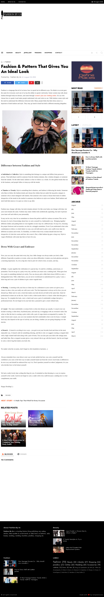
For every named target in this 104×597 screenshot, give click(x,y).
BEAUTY (18, 53)
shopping (38, 536)
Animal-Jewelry (57, 570)
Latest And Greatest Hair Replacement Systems (74, 548)
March (74, 225)
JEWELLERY (28, 53)
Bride (64, 570)
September (75, 249)
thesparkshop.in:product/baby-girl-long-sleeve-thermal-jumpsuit (94, 189)
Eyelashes (83, 570)
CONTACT (58, 53)
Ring (76, 567)
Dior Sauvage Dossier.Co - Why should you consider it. (86, 107)
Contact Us (22, 2)
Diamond (76, 570)
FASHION (9, 53)
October (74, 265)
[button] (92, 53)
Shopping (92, 562)
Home (3, 2)
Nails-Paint (64, 572)
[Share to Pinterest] (31, 82)
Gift (91, 567)
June (73, 213)
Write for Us (11, 2)
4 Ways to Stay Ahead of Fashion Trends (94, 178)
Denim (70, 570)
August (74, 205)
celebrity (55, 567)
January (74, 253)
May (73, 217)
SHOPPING (48, 53)
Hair (70, 567)
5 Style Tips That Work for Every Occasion (29, 400)
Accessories (92, 565)
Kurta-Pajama (56, 572)
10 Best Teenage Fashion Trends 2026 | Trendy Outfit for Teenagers (94, 170)
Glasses (91, 570)
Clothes (67, 565)
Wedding (78, 565)
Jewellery (31, 536)
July (73, 209)
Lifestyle (80, 562)
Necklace (72, 572)
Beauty (70, 562)
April (73, 288)
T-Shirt (96, 567)
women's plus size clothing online (45, 95)
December (75, 241)
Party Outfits (80, 572)
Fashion (8, 62)
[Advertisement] (52, 35)
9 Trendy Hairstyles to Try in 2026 (72, 540)
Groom (97, 570)
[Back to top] (99, 592)
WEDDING (38, 53)
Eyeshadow (84, 567)
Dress (64, 567)
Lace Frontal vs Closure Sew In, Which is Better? (76, 532)
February (74, 229)
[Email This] (37, 82)
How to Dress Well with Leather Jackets (94, 158)
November (75, 233)
